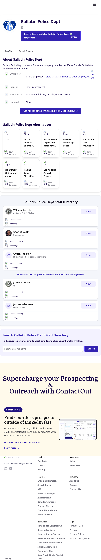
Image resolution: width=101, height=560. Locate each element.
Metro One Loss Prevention (88, 142)
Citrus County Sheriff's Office (28, 142)
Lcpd (6, 139)
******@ (14, 224)
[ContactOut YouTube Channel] (10, 511)
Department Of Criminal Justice (10, 173)
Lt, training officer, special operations (29, 257)
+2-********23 (16, 314)
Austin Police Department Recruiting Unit (50, 142)
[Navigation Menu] (94, 4)
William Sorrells (22, 210)
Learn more (10, 447)
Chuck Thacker (22, 253)
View (88, 211)
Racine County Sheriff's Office (28, 173)
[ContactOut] (17, 4)
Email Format (26, 51)
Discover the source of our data (20, 442)
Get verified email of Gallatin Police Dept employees (50, 110)
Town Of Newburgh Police (68, 142)
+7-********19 (16, 219)
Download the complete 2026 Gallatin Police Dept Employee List (50, 274)
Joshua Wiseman (23, 304)
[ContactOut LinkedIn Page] (5, 511)
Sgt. (15, 285)
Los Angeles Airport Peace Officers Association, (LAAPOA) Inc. (50, 173)
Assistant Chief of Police (23, 213)
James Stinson (21, 282)
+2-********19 (16, 292)
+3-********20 (16, 263)
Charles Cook (21, 231)
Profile (8, 51)
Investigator (18, 235)
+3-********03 (16, 241)
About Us (74, 480)
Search (91, 348)
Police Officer (19, 307)
